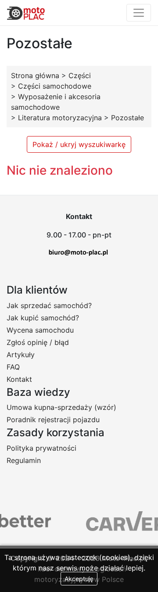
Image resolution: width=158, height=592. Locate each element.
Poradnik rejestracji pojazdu (53, 419)
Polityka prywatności (41, 448)
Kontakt (19, 379)
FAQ (13, 366)
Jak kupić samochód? (43, 317)
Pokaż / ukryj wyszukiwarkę (79, 144)
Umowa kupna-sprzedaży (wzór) (61, 407)
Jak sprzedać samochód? (49, 305)
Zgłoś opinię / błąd (38, 342)
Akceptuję (79, 578)
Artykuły (21, 354)
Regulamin (24, 460)
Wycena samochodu (40, 330)
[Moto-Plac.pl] (26, 13)
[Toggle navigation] (138, 13)
